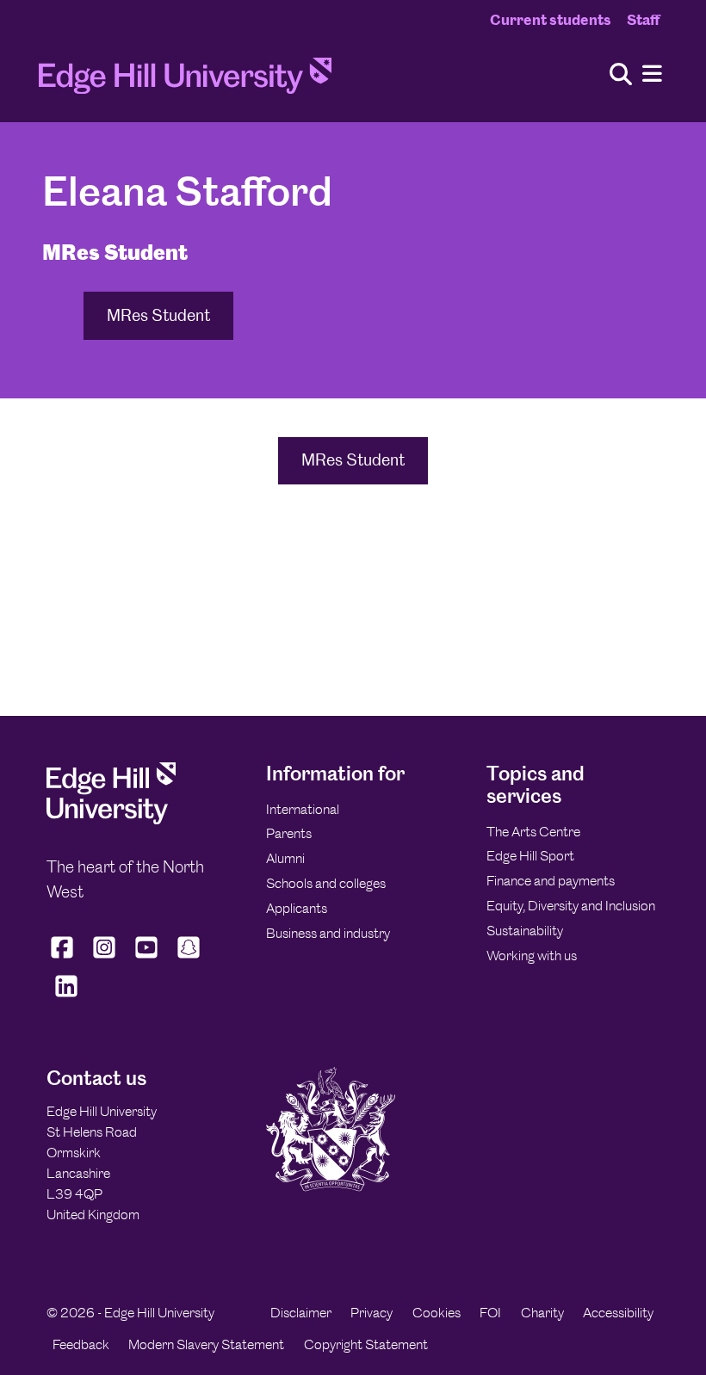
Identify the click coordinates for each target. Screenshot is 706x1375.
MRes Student (158, 315)
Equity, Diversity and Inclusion (570, 905)
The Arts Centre (533, 831)
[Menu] (652, 74)
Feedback (81, 1344)
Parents (289, 833)
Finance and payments (550, 880)
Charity (542, 1312)
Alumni (285, 858)
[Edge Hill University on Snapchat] (189, 958)
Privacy (371, 1312)
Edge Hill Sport (530, 856)
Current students (550, 19)
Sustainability (524, 930)
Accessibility (618, 1312)
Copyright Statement (366, 1344)
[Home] (185, 81)
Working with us (531, 955)
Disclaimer (300, 1312)
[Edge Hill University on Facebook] (64, 958)
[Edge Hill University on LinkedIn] (65, 997)
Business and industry (328, 933)
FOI (490, 1312)
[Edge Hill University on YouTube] (146, 958)
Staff (643, 19)
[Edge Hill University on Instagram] (104, 958)
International (302, 809)
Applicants (296, 908)
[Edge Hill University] (111, 819)
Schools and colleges (326, 883)
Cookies (436, 1312)
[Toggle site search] (620, 75)
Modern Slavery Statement (206, 1344)
